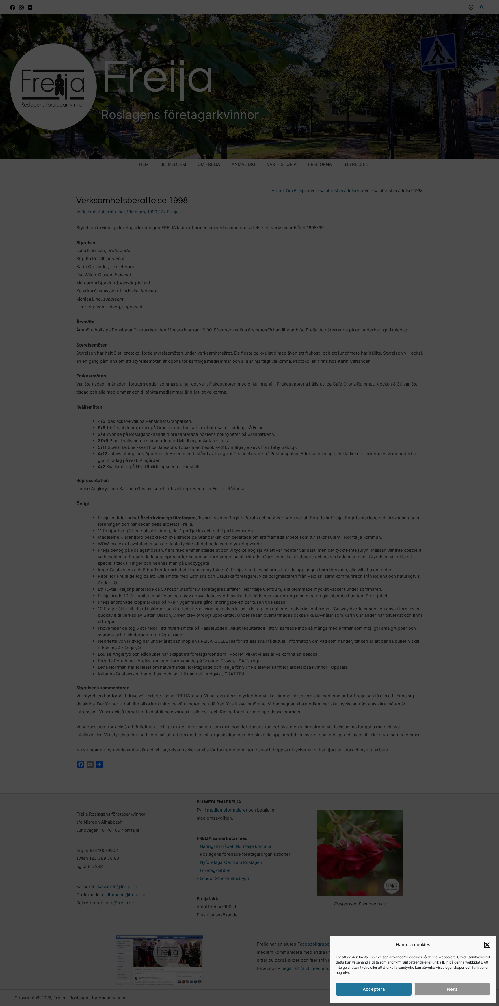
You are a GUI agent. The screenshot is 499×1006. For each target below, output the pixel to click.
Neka (452, 989)
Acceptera (374, 989)
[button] (487, 945)
